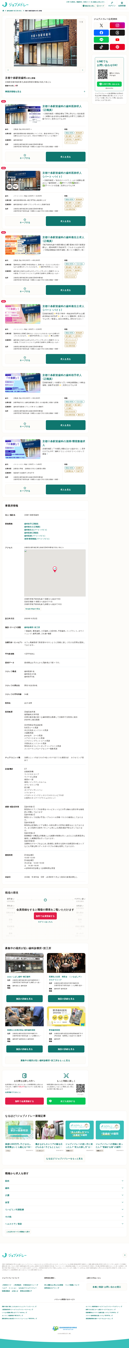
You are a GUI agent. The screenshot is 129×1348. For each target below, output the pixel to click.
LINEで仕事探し (71, 2)
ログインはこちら (45, 921)
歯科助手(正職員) (31, 523)
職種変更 (79, 2)
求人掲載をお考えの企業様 (53, 1285)
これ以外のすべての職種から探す (18, 1231)
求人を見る (65, 156)
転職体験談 (6, 1291)
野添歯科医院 (54, 1030)
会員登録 (122, 5)
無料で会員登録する (45, 915)
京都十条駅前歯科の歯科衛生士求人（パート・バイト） (63, 308)
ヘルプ (4, 1288)
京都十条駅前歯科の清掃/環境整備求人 (63, 443)
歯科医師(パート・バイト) (34, 535)
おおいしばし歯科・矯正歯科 (18, 976)
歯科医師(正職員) (31, 532)
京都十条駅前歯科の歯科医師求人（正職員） (62, 108)
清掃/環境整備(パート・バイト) (36, 538)
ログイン (112, 5)
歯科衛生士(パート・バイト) (35, 529)
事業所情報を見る (13, 91)
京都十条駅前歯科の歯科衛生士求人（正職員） (63, 239)
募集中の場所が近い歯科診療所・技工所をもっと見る (45, 1060)
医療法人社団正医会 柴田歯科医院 (21, 1030)
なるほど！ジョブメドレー (28, 1288)
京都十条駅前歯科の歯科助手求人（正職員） (62, 376)
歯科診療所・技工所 (32, 627)
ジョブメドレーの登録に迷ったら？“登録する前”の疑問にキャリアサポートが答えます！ (109, 1145)
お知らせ (15, 1291)
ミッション (13, 1288)
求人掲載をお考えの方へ (98, 2)
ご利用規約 (17, 1285)
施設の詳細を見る (29, 999)
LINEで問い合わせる (111, 84)
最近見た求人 (90, 6)
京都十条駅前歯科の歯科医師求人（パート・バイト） (62, 174)
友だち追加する (67, 1101)
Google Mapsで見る (32, 609)
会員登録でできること (13, 1092)
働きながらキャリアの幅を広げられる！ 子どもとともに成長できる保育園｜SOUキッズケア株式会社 (49, 1145)
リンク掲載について (72, 1285)
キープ (101, 6)
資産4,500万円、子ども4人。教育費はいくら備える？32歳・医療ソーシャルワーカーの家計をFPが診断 (18, 1145)
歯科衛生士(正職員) (32, 526)
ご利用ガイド (86, 2)
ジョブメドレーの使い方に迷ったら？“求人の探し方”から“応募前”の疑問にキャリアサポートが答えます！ (79, 1145)
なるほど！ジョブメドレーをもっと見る (64, 1158)
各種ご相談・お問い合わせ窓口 (107, 1286)
